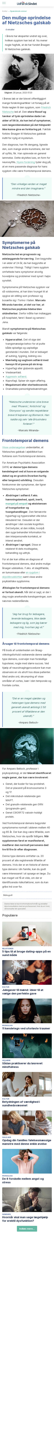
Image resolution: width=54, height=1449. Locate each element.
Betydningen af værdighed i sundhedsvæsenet (21, 1103)
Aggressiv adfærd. (16, 376)
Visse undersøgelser (13, 447)
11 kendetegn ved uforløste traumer (26, 1028)
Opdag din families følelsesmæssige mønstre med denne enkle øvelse (26, 1142)
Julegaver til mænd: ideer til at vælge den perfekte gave (22, 991)
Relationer (7, 949)
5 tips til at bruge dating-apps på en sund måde (26, 953)
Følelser (6, 1137)
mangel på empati (17, 503)
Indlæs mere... (27, 1228)
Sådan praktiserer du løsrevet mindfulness (22, 1065)
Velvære (6, 1060)
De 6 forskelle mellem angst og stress (23, 1180)
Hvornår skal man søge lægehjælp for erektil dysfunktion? (25, 1219)
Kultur (5, 11)
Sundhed (6, 1214)
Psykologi (7, 1025)
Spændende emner (18, 11)
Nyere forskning (25, 162)
